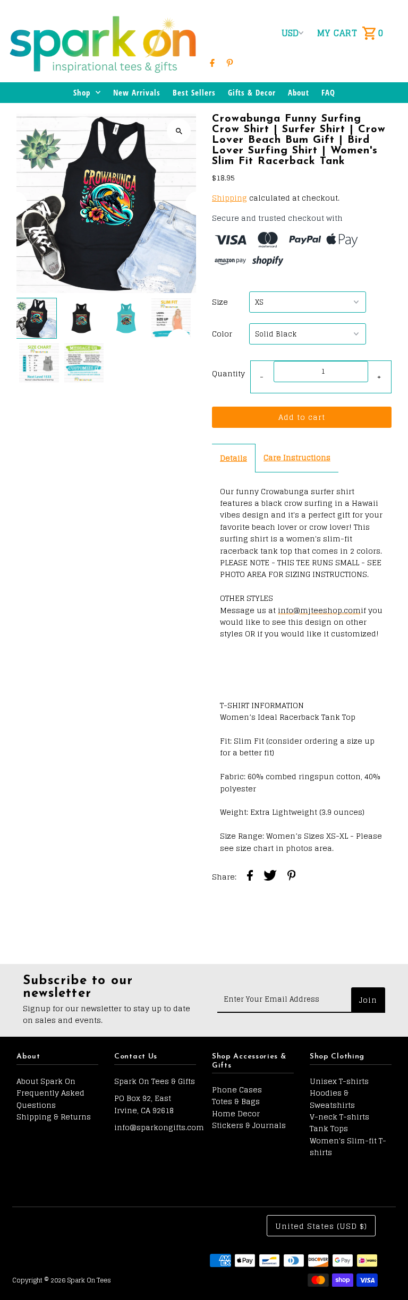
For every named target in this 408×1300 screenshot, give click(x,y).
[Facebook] (212, 62)
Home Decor (236, 1113)
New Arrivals (136, 92)
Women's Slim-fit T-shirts (348, 1146)
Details (233, 457)
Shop (81, 92)
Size (220, 302)
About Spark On (45, 1081)
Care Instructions (297, 457)
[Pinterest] (230, 62)
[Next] (197, 204)
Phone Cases (237, 1089)
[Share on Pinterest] (291, 877)
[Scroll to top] (385, 1272)
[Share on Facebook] (250, 877)
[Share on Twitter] (270, 877)
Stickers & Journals (249, 1125)
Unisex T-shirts (339, 1081)
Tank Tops (329, 1128)
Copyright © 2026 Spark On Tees (61, 1280)
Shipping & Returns (53, 1116)
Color (222, 334)
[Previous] (15, 204)
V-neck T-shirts (339, 1116)
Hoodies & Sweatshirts (332, 1098)
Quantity (228, 373)
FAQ (328, 92)
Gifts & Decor (252, 92)
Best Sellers (194, 92)
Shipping (229, 197)
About (298, 92)
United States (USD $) (321, 1226)
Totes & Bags (236, 1101)
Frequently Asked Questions (50, 1098)
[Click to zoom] (179, 131)
